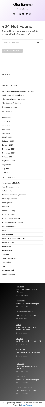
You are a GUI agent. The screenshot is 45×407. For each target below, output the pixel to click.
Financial (5, 207)
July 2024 (6, 169)
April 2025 (6, 133)
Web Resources (8, 274)
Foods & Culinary (8, 211)
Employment (7, 203)
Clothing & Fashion (9, 199)
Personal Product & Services (13, 238)
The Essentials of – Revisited (13, 99)
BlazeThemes (26, 405)
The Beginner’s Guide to (12, 103)
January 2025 (7, 145)
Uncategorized (8, 270)
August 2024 (7, 165)
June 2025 (6, 125)
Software (5, 254)
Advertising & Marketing (11, 183)
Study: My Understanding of (13, 95)
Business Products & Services (14, 195)
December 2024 (8, 149)
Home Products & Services (12, 223)
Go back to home (12, 51)
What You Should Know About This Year (18, 91)
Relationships (7, 250)
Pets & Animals (8, 242)
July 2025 (6, 121)
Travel (4, 266)
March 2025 (7, 137)
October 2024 (7, 157)
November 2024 (8, 153)
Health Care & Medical (11, 219)
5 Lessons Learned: (9, 107)
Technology (6, 262)
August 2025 (7, 117)
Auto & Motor (7, 191)
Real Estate (6, 246)
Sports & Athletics (9, 258)
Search (6, 75)
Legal (4, 231)
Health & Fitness (8, 215)
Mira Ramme (23, 4)
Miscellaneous (8, 234)
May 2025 (6, 129)
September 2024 (9, 161)
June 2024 (6, 173)
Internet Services (9, 227)
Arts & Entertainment (10, 187)
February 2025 (8, 141)
